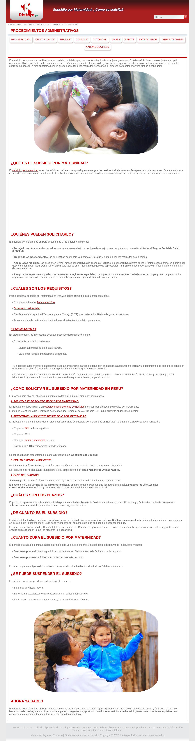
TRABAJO (65, 39)
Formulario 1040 (46, 302)
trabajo (37, 24)
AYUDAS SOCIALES (97, 47)
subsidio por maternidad (25, 170)
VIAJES (116, 39)
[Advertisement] (96, 202)
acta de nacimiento (35, 440)
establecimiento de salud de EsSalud (64, 406)
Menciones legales (41, 735)
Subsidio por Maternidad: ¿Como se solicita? (88, 9)
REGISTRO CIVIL (21, 39)
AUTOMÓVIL (100, 39)
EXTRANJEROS (148, 39)
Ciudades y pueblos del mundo (81, 735)
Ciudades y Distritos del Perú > (21, 24)
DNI (27, 428)
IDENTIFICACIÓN (45, 39)
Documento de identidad (27, 308)
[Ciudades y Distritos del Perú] (26, 16)
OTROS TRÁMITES (173, 39)
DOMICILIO (82, 39)
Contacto (58, 735)
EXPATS (129, 39)
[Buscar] (185, 17)
